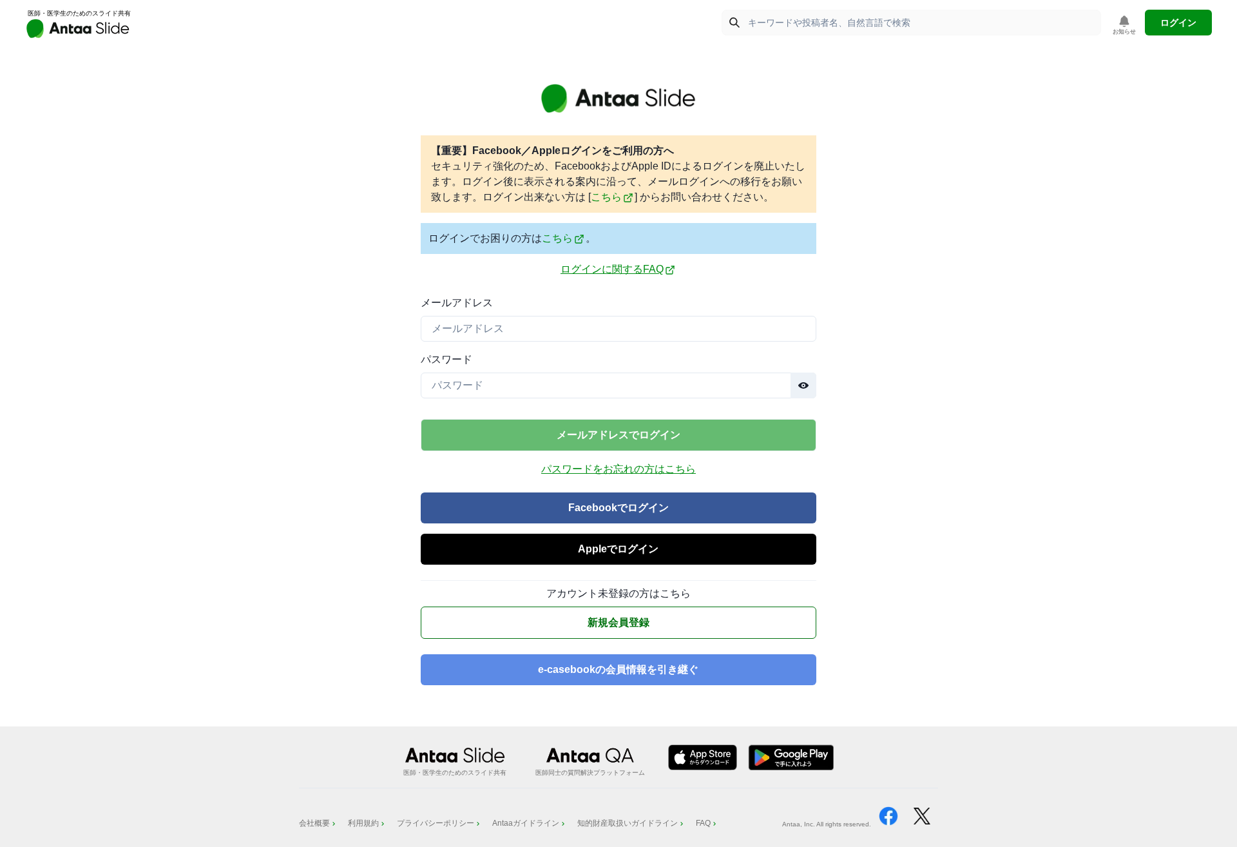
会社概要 (314, 823)
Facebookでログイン (618, 507)
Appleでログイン (618, 548)
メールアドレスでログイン (618, 434)
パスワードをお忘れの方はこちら (618, 468)
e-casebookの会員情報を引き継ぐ (618, 669)
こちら (606, 196)
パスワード (446, 359)
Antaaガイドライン (525, 823)
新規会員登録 (618, 622)
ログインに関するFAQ (612, 269)
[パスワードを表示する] (803, 385)
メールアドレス (457, 302)
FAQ (703, 823)
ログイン (1178, 22)
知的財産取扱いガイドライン (627, 823)
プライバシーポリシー (435, 823)
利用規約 (363, 823)
